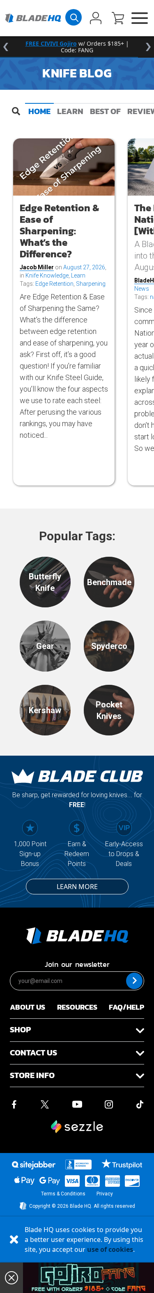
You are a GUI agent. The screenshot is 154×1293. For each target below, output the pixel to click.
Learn (70, 111)
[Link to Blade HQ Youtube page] (77, 1103)
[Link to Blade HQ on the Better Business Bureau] (78, 1164)
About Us (27, 1007)
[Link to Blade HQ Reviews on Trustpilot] (121, 1164)
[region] (77, 47)
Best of (105, 111)
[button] (118, 18)
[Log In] (96, 18)
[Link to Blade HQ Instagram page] (108, 1103)
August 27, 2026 (84, 267)
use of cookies (110, 1249)
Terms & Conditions (63, 1194)
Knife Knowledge (47, 275)
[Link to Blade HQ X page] (45, 1103)
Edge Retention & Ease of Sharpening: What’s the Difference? (59, 231)
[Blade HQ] (33, 18)
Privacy (105, 1194)
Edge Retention (54, 283)
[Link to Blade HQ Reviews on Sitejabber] (33, 1165)
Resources (77, 1007)
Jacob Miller (37, 267)
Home (39, 111)
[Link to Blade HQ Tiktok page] (140, 1103)
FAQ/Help (126, 1007)
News (141, 288)
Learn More (77, 886)
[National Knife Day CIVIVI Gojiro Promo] (88, 1278)
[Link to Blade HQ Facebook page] (14, 1103)
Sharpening (91, 283)
